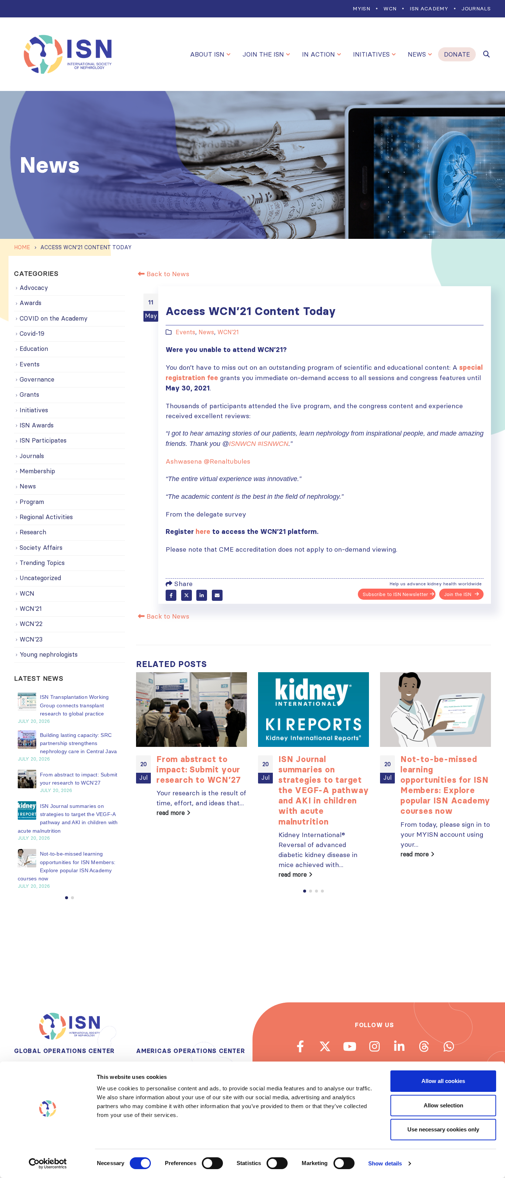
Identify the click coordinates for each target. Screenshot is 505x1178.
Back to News (167, 274)
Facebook (171, 595)
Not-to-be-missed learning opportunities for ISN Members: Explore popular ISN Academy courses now (445, 785)
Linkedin (399, 1046)
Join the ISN (263, 54)
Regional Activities (46, 517)
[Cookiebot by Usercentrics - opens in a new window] (48, 1163)
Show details (385, 1163)
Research (33, 532)
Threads (424, 1046)
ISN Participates (43, 440)
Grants (29, 394)
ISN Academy (429, 8)
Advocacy (34, 287)
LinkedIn (201, 595)
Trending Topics (42, 562)
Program (32, 501)
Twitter (186, 595)
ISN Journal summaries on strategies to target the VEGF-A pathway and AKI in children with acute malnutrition (323, 790)
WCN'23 (31, 639)
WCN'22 (31, 623)
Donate (457, 54)
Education (34, 348)
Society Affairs (41, 547)
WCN (389, 8)
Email (217, 595)
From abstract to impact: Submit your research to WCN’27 (198, 769)
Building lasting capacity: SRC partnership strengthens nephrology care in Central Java (78, 743)
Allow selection (443, 1105)
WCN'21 (228, 332)
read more (171, 812)
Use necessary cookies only (443, 1129)
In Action (318, 54)
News (417, 54)
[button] (305, 891)
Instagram (374, 1046)
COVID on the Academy (54, 318)
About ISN (207, 54)
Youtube (349, 1046)
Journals (476, 8)
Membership (37, 471)
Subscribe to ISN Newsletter (395, 594)
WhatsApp (449, 1046)
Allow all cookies (443, 1081)
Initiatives (371, 54)
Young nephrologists (49, 654)
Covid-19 (32, 333)
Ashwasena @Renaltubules (208, 461)
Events (185, 332)
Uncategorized (40, 578)
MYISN (361, 8)
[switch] (212, 1163)
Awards (30, 303)
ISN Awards (37, 425)
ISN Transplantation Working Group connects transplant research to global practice (74, 705)
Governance (37, 379)
